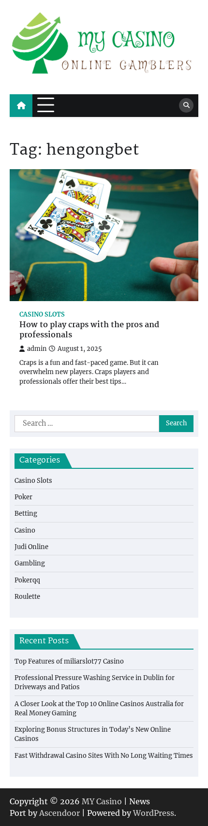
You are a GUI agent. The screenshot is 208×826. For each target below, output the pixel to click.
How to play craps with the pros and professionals (89, 330)
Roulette (27, 597)
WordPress (153, 813)
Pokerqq (27, 580)
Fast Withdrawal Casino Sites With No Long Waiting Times (104, 756)
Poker (23, 497)
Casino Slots (42, 314)
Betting (26, 513)
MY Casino (102, 801)
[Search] (186, 105)
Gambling (30, 563)
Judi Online (31, 547)
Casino (25, 530)
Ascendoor (59, 813)
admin (36, 348)
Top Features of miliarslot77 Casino (69, 661)
